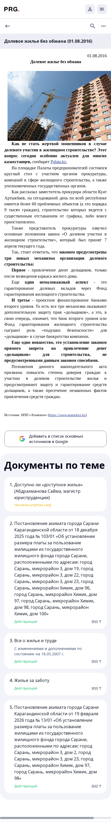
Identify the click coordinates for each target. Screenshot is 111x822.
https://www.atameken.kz (67, 415)
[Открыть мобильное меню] (102, 9)
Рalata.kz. (59, 161)
